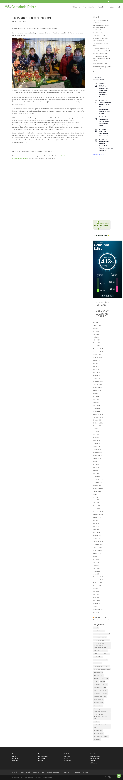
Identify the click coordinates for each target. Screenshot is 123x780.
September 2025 (98, 358)
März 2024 (96, 405)
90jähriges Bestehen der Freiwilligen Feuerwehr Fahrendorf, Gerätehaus (103, 91)
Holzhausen (97, 678)
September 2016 (98, 609)
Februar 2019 (97, 571)
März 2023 (96, 441)
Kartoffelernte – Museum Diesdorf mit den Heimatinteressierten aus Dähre (106, 145)
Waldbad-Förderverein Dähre (100, 726)
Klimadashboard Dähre (100, 64)
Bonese (104, 637)
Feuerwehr (105, 660)
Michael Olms (103, 690)
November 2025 (98, 352)
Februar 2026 (97, 343)
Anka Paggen (97, 634)
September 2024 (98, 387)
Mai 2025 (96, 369)
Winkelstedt (97, 739)
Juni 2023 (96, 432)
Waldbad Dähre (22, 21)
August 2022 (97, 458)
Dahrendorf (97, 651)
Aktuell (14, 772)
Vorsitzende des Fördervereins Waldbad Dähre (100, 716)
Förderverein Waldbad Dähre (102, 669)
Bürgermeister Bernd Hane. (101, 640)
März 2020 (96, 532)
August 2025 (97, 361)
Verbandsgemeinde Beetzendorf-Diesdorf (100, 710)
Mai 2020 (96, 527)
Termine (36, 772)
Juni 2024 (96, 396)
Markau (96, 690)
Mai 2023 (96, 435)
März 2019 (96, 568)
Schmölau (104, 693)
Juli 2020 (95, 521)
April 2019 (96, 565)
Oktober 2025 (97, 355)
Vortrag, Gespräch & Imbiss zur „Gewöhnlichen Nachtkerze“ (101, 27)
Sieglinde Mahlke (98, 703)
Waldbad (96, 722)
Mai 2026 (96, 334)
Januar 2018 (96, 606)
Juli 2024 (95, 393)
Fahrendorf (97, 660)
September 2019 (98, 550)
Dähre (14, 21)
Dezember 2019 (98, 541)
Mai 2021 (96, 500)
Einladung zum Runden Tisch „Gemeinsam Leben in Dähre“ (101, 58)
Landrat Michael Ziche (100, 687)
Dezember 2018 (98, 577)
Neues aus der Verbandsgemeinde (101, 618)
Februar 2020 (97, 535)
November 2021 (98, 482)
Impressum (76, 772)
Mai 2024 (96, 399)
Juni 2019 (96, 559)
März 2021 (96, 503)
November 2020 (98, 515)
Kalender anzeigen (98, 154)
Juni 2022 (96, 464)
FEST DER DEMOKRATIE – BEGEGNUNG (104, 133)
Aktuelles (101, 7)
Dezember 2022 (98, 449)
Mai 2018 (96, 595)
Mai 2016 (96, 612)
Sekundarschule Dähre (100, 696)
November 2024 (98, 381)
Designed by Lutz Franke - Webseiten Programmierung (33, 777)
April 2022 (96, 470)
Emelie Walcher (98, 657)
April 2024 (96, 402)
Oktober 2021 (97, 485)
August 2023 (97, 426)
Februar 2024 (97, 408)
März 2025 (96, 372)
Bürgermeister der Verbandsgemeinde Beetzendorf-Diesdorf (100, 645)
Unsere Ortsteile (88, 7)
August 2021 (97, 491)
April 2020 (96, 529)
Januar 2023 (96, 447)
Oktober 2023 (97, 420)
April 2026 (96, 337)
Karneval (96, 681)
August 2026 (97, 325)
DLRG (95, 654)
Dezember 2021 (98, 479)
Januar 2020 (96, 538)
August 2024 (97, 390)
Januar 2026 (96, 346)
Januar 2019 (96, 574)
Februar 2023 (97, 444)
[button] (119, 776)
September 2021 (98, 488)
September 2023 (98, 423)
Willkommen (76, 7)
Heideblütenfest (98, 672)
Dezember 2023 (98, 414)
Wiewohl (106, 736)
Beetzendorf (106, 634)
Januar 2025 (96, 378)
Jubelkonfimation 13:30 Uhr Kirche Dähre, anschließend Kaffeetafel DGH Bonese (105, 108)
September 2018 (98, 583)
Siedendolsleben (98, 700)
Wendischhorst (98, 736)
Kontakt (111, 7)
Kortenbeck (97, 684)
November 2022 (98, 452)
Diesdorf (104, 651)
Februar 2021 (97, 506)
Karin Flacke (105, 678)
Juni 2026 (96, 331)
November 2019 (98, 544)
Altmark (96, 628)
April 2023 (96, 438)
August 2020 (97, 518)
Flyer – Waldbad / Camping (50, 772)
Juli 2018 (95, 589)
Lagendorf (105, 684)
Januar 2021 (96, 509)
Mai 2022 (96, 467)
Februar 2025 (97, 375)
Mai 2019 (96, 562)
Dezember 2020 (98, 512)
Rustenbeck (97, 693)
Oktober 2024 (97, 384)
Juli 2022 (95, 461)
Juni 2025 (96, 367)
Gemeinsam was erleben (100, 72)
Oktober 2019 (97, 547)
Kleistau (102, 681)
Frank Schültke (97, 663)
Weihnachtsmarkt (98, 733)
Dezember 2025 (98, 349)
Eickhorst (106, 654)
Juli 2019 (95, 556)
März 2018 (96, 600)
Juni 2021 (96, 497)
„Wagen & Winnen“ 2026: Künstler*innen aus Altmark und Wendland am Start (101, 51)
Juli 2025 (95, 364)
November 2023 (98, 417)
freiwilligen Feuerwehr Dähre (101, 666)
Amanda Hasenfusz (99, 631)
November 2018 (98, 580)
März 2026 (96, 340)
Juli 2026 (95, 328)
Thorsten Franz (98, 706)
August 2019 (97, 553)
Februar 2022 (97, 476)
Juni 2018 (96, 592)
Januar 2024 (96, 411)
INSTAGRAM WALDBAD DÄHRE (102, 313)
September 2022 (98, 455)
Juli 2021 (95, 494)
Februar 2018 (97, 603)
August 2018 (97, 586)
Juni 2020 (96, 524)
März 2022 (96, 473)
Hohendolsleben (98, 675)
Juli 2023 (95, 429)
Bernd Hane (97, 637)
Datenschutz (66, 772)
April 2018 (96, 598)
